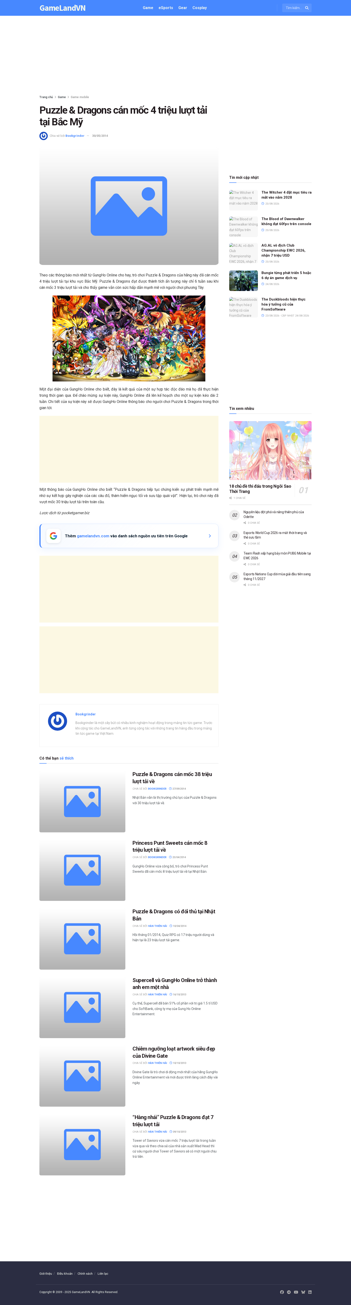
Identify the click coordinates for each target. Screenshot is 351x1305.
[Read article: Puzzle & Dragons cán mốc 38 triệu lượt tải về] (82, 801)
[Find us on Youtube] (296, 1292)
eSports (166, 7)
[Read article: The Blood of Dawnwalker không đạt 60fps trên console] (243, 227)
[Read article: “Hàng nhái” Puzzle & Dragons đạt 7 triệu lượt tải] (82, 1144)
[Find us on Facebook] (282, 1292)
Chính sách (85, 1273)
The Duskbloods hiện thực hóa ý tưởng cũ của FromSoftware (283, 304)
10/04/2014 (179, 926)
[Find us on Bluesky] (303, 1292)
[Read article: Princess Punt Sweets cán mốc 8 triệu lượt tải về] (82, 870)
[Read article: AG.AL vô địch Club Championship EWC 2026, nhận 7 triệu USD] (243, 253)
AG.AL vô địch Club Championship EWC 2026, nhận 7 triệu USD (283, 250)
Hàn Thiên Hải (157, 926)
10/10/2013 (179, 1063)
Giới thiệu (45, 1273)
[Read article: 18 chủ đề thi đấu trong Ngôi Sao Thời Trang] (270, 450)
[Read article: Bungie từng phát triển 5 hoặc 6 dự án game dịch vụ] (243, 280)
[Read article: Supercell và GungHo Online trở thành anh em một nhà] (82, 1007)
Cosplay (199, 7)
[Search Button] (307, 8)
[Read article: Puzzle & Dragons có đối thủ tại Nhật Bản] (82, 938)
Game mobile (80, 97)
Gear (182, 7)
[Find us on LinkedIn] (310, 1292)
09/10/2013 (179, 1131)
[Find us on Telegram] (289, 1292)
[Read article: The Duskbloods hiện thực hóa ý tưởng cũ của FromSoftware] (243, 307)
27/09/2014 (179, 788)
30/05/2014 (100, 135)
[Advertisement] (175, 56)
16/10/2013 (179, 994)
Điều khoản (65, 1273)
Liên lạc (103, 1273)
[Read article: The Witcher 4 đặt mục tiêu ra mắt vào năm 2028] (243, 200)
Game (148, 7)
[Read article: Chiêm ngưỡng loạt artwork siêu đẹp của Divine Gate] (82, 1076)
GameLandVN (62, 8)
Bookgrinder (75, 135)
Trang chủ (46, 97)
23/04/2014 (179, 857)
